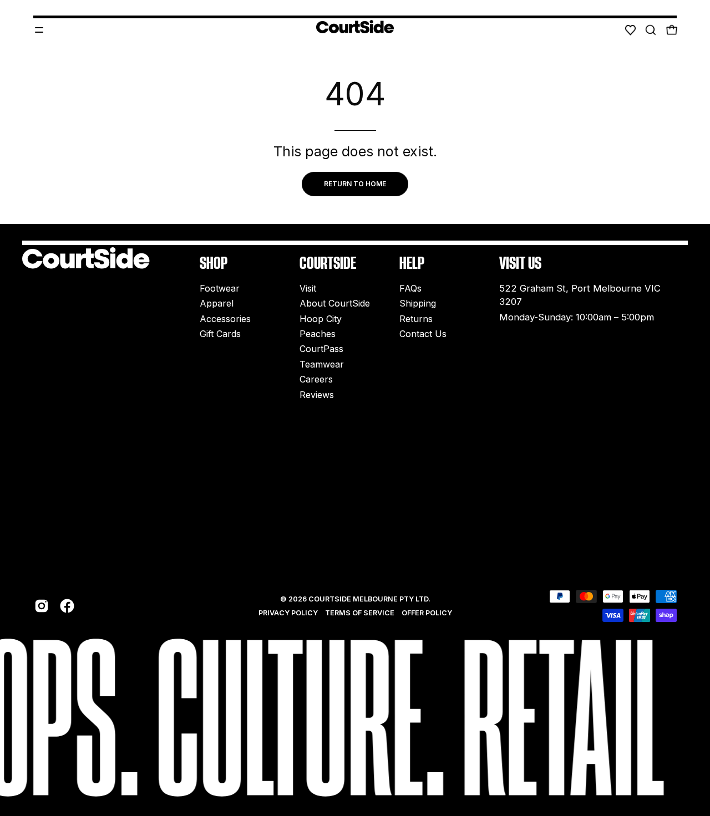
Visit (308, 288)
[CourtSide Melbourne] (355, 26)
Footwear (220, 288)
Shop (213, 263)
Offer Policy (427, 613)
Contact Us (423, 333)
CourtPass (321, 349)
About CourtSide (335, 303)
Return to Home (355, 184)
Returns (416, 318)
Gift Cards (220, 333)
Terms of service (359, 613)
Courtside (328, 263)
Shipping (417, 303)
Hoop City (321, 318)
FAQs (410, 288)
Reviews (317, 394)
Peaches (318, 333)
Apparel (217, 303)
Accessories (225, 318)
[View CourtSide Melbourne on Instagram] (41, 606)
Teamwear (322, 364)
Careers (316, 379)
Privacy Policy (288, 613)
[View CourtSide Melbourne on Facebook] (67, 606)
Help (411, 263)
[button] (650, 29)
